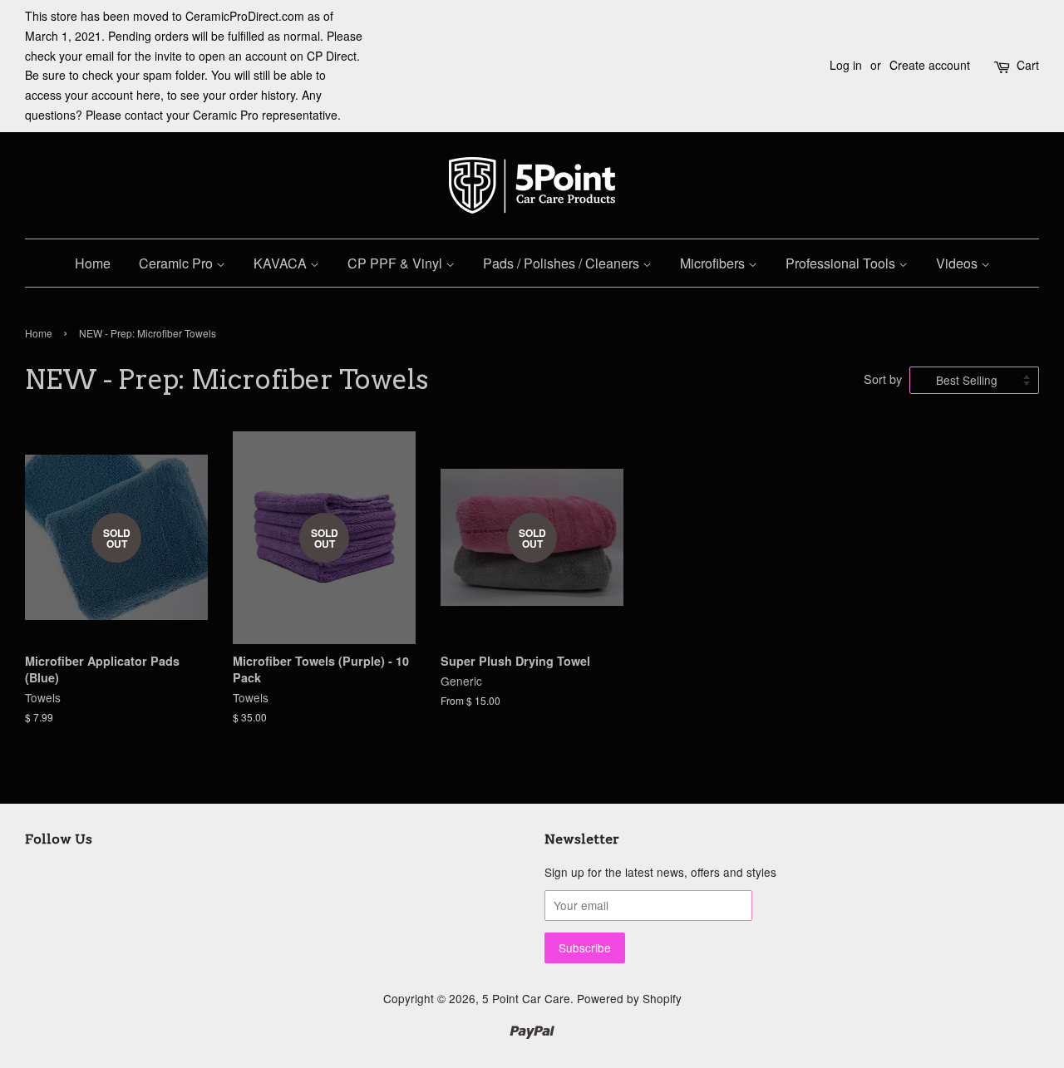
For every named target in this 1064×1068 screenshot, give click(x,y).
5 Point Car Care (526, 998)
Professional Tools (842, 263)
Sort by (883, 378)
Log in (846, 65)
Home (93, 263)
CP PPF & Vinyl (396, 263)
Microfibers (714, 263)
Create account (929, 65)
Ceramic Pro (177, 263)
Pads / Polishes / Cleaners (563, 263)
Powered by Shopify (629, 998)
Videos (958, 263)
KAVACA (282, 263)
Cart (1028, 65)
